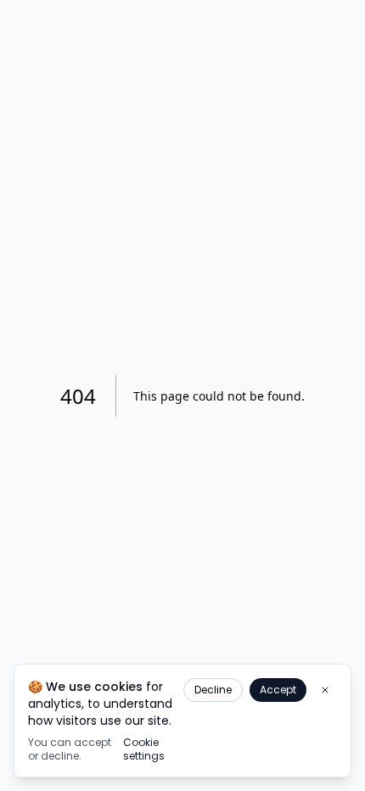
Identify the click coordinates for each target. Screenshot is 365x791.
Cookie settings (144, 749)
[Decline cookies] (325, 690)
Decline (213, 689)
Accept (278, 689)
